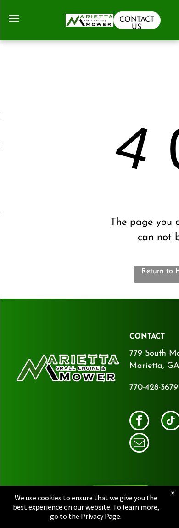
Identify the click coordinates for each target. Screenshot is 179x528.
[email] (139, 444)
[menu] (14, 18)
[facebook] (139, 422)
